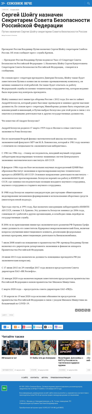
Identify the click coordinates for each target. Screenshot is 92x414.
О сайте (24, 378)
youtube (29, 327)
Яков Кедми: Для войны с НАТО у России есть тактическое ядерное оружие (70, 361)
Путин (11, 315)
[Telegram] (82, 310)
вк (8, 327)
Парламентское (7, 370)
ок (18, 327)
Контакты (35, 378)
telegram (39, 327)
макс (60, 327)
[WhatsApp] (89, 310)
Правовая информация (61, 378)
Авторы (45, 378)
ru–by (50, 327)
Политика (62, 370)
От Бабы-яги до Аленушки (42, 358)
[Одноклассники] (79, 310)
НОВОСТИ (5, 9)
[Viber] (85, 310)
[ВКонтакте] (76, 310)
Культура (33, 370)
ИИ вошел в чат (9, 358)
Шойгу (4, 315)
